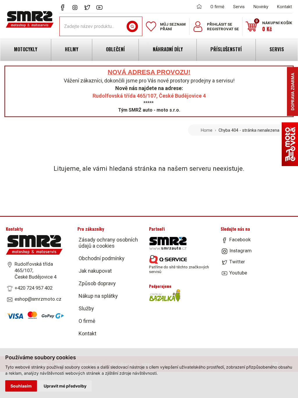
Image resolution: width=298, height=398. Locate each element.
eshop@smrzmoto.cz (38, 299)
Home (206, 130)
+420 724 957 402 (33, 288)
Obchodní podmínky (102, 258)
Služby (86, 308)
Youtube (238, 273)
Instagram (240, 250)
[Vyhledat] (132, 26)
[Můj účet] (198, 26)
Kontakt (284, 6)
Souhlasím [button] (21, 385)
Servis (239, 6)
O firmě (217, 6)
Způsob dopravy (97, 283)
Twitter (237, 262)
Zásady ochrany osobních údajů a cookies (108, 243)
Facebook (240, 239)
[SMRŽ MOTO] (30, 19)
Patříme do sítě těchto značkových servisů (179, 269)
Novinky (260, 6)
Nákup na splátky (98, 296)
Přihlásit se (219, 24)
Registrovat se (223, 29)
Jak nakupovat (95, 271)
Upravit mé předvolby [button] (65, 385)
